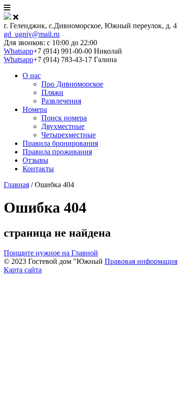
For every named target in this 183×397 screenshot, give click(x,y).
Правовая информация (141, 261)
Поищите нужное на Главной (51, 253)
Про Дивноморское (72, 84)
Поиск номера (64, 118)
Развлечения (61, 101)
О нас (32, 75)
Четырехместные (68, 135)
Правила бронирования (60, 143)
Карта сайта (23, 270)
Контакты (38, 169)
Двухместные (62, 126)
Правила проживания (57, 152)
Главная (16, 185)
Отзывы (35, 160)
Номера (35, 109)
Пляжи (52, 92)
